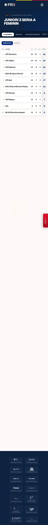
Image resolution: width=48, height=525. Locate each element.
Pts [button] (44, 49)
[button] (2, 49)
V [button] (35, 49)
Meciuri (19, 34)
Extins (17, 43)
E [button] (39, 49)
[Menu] (42, 5)
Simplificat (7, 43)
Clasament (7, 34)
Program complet (32, 34)
